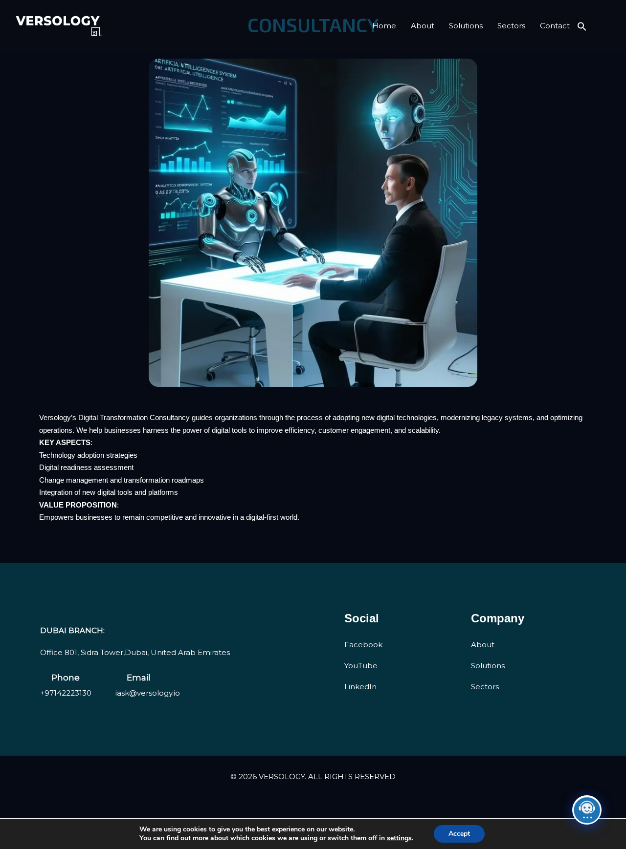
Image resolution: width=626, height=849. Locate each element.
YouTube (361, 665)
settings (399, 838)
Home (384, 25)
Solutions (466, 25)
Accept (459, 833)
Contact (555, 25)
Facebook (363, 644)
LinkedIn (360, 686)
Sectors (511, 25)
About (422, 25)
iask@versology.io (147, 693)
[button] (582, 25)
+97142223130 (65, 693)
